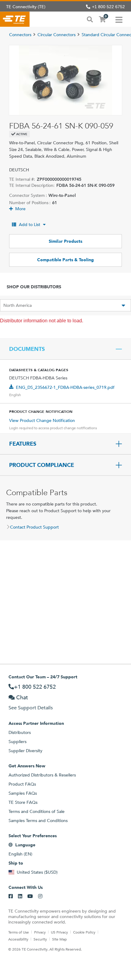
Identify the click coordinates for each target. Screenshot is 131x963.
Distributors (20, 732)
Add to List (29, 224)
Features (22, 443)
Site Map (59, 939)
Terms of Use (18, 932)
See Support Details (31, 707)
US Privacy (59, 932)
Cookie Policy (84, 932)
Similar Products (65, 241)
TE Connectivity (15, 19)
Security (40, 939)
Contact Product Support (34, 527)
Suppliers (18, 741)
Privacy (40, 932)
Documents (27, 349)
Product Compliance (41, 465)
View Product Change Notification (42, 420)
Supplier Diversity (25, 750)
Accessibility (18, 939)
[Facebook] (11, 896)
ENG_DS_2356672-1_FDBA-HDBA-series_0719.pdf (65, 387)
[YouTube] (30, 896)
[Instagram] (40, 896)
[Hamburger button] (118, 19)
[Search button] (90, 19)
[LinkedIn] (20, 896)
